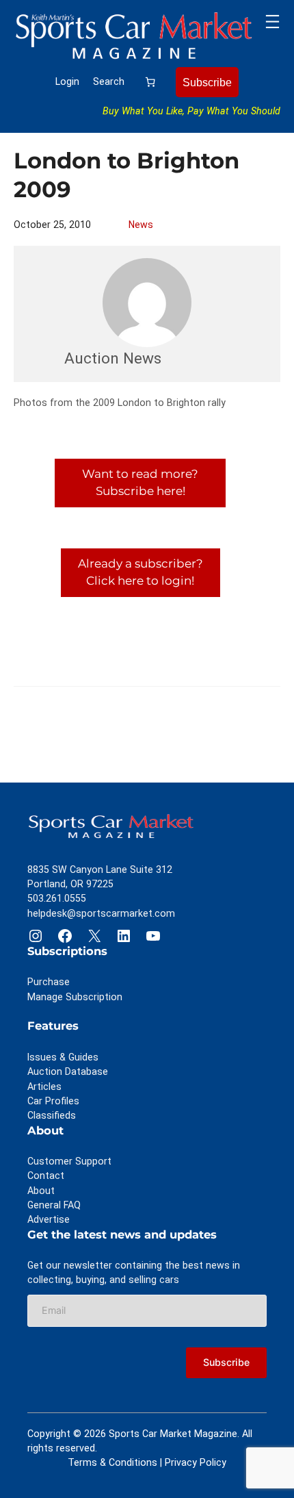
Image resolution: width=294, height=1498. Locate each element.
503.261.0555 (56, 898)
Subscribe (207, 82)
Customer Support (69, 1161)
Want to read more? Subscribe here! (140, 482)
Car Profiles (53, 1100)
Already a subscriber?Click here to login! (140, 572)
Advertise (48, 1219)
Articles (44, 1086)
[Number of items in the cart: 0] (150, 82)
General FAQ (54, 1204)
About (41, 1190)
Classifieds (51, 1115)
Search (108, 81)
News (141, 224)
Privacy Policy (195, 1462)
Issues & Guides (62, 1057)
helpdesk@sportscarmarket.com (101, 913)
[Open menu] (272, 21)
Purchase (48, 981)
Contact (45, 1175)
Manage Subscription (74, 996)
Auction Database (67, 1071)
